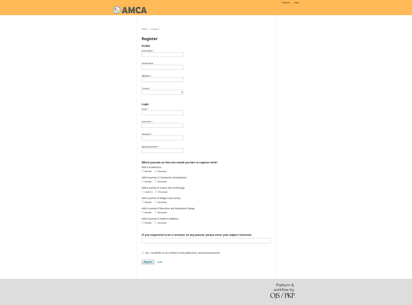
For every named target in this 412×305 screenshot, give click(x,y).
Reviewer (162, 171)
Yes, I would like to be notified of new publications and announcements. (182, 252)
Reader (148, 171)
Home (144, 29)
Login (296, 2)
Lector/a (148, 191)
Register (286, 2)
